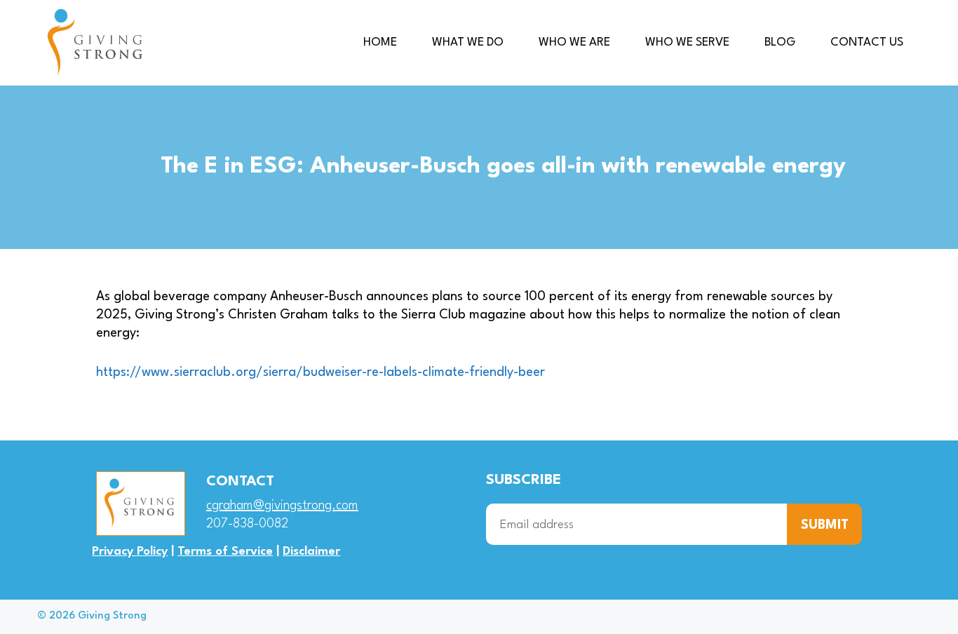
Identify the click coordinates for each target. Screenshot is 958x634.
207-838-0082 (247, 524)
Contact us (866, 42)
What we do (468, 42)
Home (380, 42)
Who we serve (687, 42)
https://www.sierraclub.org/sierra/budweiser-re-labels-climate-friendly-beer (320, 372)
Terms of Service (225, 552)
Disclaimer (311, 552)
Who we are (574, 42)
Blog (779, 42)
